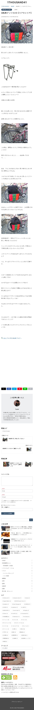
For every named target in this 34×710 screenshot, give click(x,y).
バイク (17, 570)
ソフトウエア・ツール (17, 568)
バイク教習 (17, 575)
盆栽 (17, 583)
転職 (5, 641)
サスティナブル (19, 622)
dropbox (6, 604)
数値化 (22, 632)
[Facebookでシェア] (9, 389)
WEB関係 (6, 616)
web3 (17, 560)
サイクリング (7, 622)
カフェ (15, 619)
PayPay (26, 610)
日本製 (5, 635)
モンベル (26, 626)
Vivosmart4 (25, 613)
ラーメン (6, 629)
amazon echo (17, 598)
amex (28, 598)
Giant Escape (6, 431)
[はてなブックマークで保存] (14, 389)
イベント (6, 619)
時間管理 (15, 635)
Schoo (5, 613)
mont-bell (17, 610)
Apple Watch (7, 601)
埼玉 (23, 629)
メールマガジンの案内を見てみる (10, 692)
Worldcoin (17, 616)
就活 (14, 632)
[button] (30, 389)
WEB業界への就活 (17, 565)
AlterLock (6, 598)
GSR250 (27, 604)
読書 (17, 588)
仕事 (15, 629)
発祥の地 (24, 635)
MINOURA (6, 610)
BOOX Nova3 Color (20, 601)
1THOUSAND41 (17, 2)
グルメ (24, 619)
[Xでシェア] (3, 389)
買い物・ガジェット (17, 591)
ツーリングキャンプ (17, 573)
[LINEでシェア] (25, 389)
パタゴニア (15, 626)
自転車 (15, 9)
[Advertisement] (17, 364)
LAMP (24, 607)
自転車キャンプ (26, 638)
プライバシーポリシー (17, 701)
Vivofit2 (14, 613)
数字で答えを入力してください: (8, 505)
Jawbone (15, 607)
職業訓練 (6, 638)
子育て (5, 632)
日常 (17, 581)
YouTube (26, 616)
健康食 (17, 578)
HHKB (5, 607)
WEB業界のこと (17, 563)
